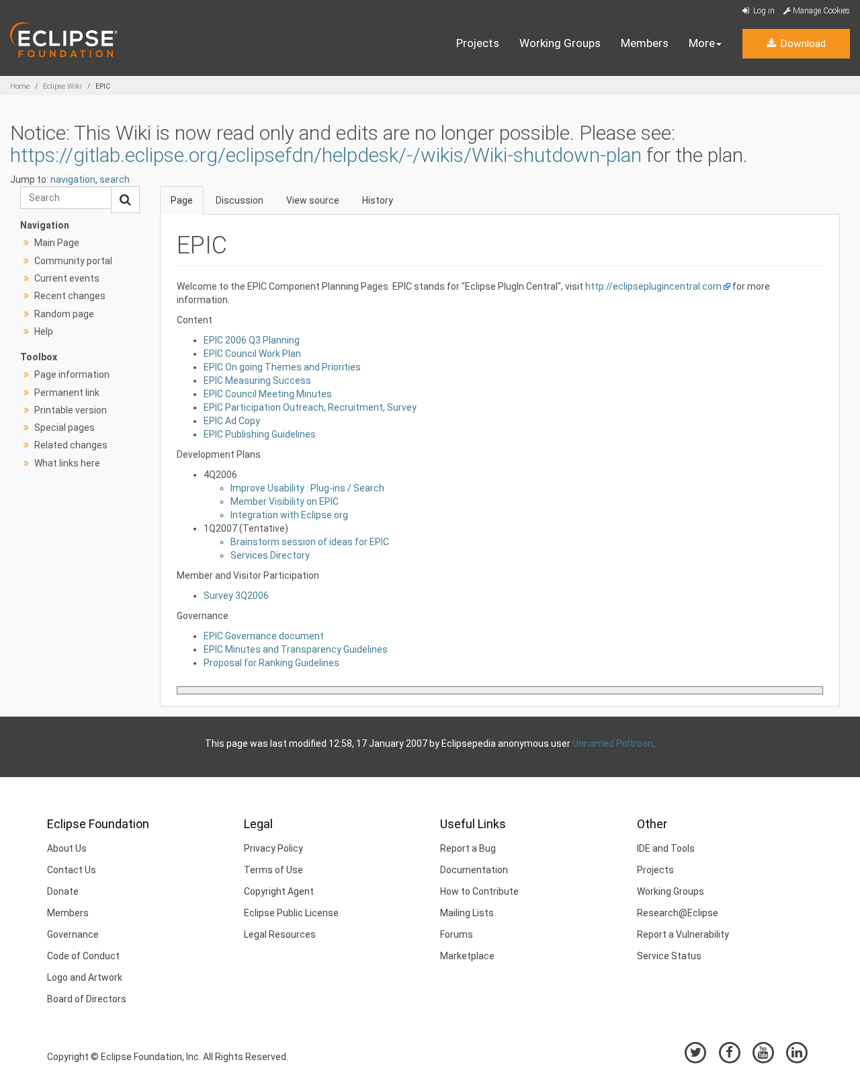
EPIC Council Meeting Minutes (268, 394)
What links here (67, 463)
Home (20, 86)
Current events (66, 278)
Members (645, 43)
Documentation (474, 869)
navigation (72, 179)
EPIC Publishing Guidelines (260, 434)
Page (182, 200)
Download (801, 44)
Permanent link (66, 392)
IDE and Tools (666, 848)
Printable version (70, 410)
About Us (67, 848)
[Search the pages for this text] (125, 199)
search (114, 179)
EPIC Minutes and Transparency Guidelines (296, 649)
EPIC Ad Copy (232, 420)
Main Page (56, 242)
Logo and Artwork (84, 977)
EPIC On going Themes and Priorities (282, 367)
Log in (763, 10)
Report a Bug (468, 848)
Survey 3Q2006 (236, 595)
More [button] (702, 43)
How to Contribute (479, 891)
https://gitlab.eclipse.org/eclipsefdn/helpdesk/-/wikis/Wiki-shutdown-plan (326, 155)
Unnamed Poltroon (612, 743)
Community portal (73, 260)
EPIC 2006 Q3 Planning (252, 340)
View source (312, 200)
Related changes (71, 445)
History (377, 200)
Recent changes (69, 295)
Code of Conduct (83, 956)
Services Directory (270, 555)
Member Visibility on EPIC (284, 501)
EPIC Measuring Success (257, 380)
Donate (63, 891)
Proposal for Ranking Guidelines (271, 662)
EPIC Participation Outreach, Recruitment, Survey (310, 407)
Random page (64, 314)
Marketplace (467, 956)
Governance (73, 934)
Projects (477, 43)
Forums (456, 934)
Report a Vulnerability (683, 934)
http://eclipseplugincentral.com (653, 286)
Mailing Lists (467, 913)
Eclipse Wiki (62, 86)
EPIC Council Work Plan (252, 353)
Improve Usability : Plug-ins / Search (307, 488)
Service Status (669, 956)
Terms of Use (273, 869)
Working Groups (560, 43)
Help (43, 331)
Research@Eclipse (677, 913)
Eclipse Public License (291, 913)
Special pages (64, 427)
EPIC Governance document (264, 636)
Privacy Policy (273, 848)
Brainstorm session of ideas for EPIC (309, 541)
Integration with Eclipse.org (289, 515)
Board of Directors (86, 999)
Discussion (239, 200)
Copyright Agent (279, 891)
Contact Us (71, 869)
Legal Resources (280, 934)
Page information (72, 374)
